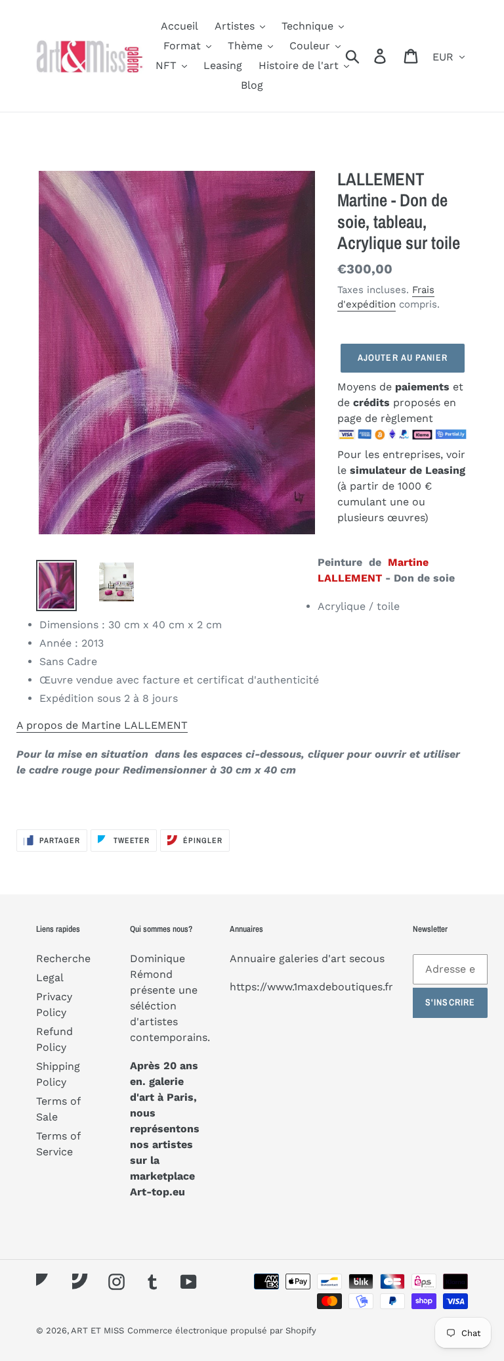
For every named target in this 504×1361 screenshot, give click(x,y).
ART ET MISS (97, 1330)
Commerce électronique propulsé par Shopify (221, 1330)
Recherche (63, 958)
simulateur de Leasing (407, 470)
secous (367, 958)
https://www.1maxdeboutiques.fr (311, 986)
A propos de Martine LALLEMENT (102, 725)
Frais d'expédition (385, 297)
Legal (50, 977)
